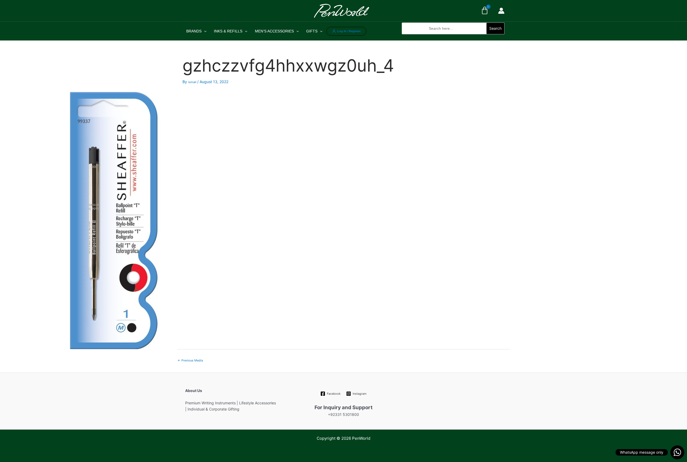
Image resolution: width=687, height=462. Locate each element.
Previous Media (190, 360)
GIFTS (311, 31)
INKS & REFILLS (228, 31)
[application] (204, 31)
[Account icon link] (501, 11)
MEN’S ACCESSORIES (274, 31)
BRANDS (194, 31)
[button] (453, 37)
